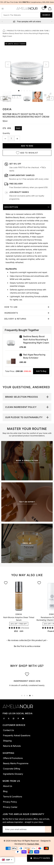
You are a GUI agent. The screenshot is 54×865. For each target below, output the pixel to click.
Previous (2, 21)
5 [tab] (32, 695)
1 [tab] (21, 695)
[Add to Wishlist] (6, 583)
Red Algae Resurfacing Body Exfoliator (34, 356)
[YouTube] (23, 718)
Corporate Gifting (11, 768)
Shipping (7, 740)
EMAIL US (27, 543)
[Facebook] (4, 718)
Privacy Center (10, 807)
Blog (5, 791)
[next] (46, 64)
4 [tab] (30, 695)
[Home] (4, 30)
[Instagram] (13, 718)
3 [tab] (27, 695)
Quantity (6, 133)
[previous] (8, 64)
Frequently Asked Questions (16, 735)
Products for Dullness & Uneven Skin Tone (28, 31)
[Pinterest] (18, 718)
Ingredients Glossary (13, 774)
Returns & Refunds (12, 746)
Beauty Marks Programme (15, 763)
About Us (7, 786)
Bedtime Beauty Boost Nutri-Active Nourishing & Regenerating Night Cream (36, 339)
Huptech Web (33, 844)
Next (51, 21)
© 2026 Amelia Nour (13, 841)
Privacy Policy (10, 801)
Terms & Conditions (12, 796)
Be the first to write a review (27, 646)
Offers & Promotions (13, 758)
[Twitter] (9, 718)
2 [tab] (24, 695)
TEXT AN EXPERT (27, 502)
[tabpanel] (27, 680)
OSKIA (7, 109)
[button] (19, 628)
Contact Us (8, 730)
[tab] (27, 254)
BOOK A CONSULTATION (27, 460)
